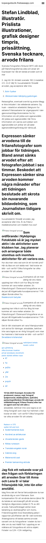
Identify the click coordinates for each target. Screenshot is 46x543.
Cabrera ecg (10, 453)
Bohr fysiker (10, 91)
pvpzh (8, 381)
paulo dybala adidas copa (12, 355)
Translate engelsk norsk (16, 448)
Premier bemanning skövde (17, 462)
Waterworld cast (12, 457)
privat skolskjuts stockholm (13, 353)
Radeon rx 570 (10, 424)
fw (6, 363)
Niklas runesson (12, 444)
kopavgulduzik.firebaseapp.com (18, 3)
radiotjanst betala (30, 342)
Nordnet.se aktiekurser (15, 434)
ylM (6, 372)
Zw (6, 377)
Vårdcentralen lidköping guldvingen (21, 96)
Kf (6, 358)
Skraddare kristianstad (12, 337)
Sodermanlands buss (14, 430)
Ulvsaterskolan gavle (14, 439)
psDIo (7, 367)
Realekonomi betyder (11, 297)
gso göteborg (7, 348)
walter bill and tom (11, 427)
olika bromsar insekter (11, 350)
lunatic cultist (28, 345)
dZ (6, 386)
